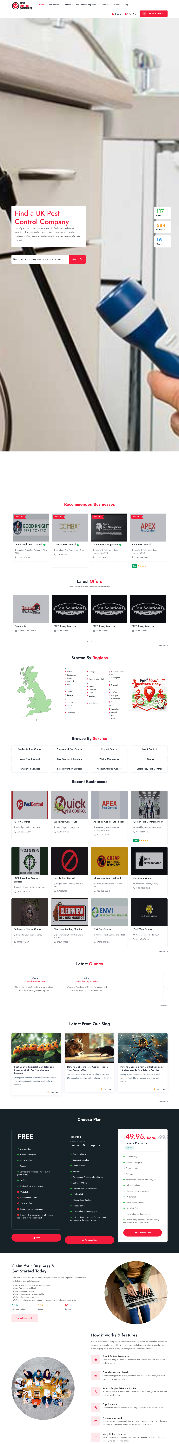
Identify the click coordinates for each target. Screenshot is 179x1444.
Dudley (69, 705)
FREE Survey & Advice (26, 626)
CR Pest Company (64, 630)
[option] (31, 542)
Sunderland (115, 698)
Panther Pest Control (104, 630)
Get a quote (54, 4)
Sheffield (114, 692)
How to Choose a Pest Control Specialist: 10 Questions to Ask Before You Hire (142, 1068)
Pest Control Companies (86, 4)
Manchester (93, 703)
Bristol (68, 684)
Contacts (67, 4)
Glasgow (92, 671)
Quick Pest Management (106, 544)
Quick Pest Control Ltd (65, 821)
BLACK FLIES (167, 978)
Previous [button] (13, 988)
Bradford (70, 681)
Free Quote (60, 626)
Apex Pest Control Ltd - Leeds (109, 821)
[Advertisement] (89, 472)
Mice (13, 978)
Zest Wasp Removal (143, 929)
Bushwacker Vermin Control (28, 929)
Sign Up (132, 14)
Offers (117, 4)
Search (75, 259)
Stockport (114, 695)
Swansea (114, 701)
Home (41, 4)
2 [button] (91, 641)
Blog (126, 4)
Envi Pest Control (102, 929)
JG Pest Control (22, 821)
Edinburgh (70, 712)
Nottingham (115, 677)
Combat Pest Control (65, 544)
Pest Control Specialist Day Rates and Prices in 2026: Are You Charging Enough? (34, 1070)
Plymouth (114, 685)
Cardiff (69, 691)
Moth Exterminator (142, 878)
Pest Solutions (24, 630)
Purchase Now (91, 1240)
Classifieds (105, 4)
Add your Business (156, 13)
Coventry (70, 695)
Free (38, 1237)
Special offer (99, 626)
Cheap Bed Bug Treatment (107, 878)
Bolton (69, 678)
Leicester (92, 689)
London (91, 696)
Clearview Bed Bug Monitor (68, 929)
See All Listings (23, 1318)
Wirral (113, 718)
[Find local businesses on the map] (149, 694)
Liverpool (92, 692)
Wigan (113, 715)
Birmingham (71, 675)
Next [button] (165, 988)
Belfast (69, 671)
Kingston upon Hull (96, 679)
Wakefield (115, 709)
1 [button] (87, 641)
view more (163, 645)
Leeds (91, 686)
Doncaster (70, 702)
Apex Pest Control (141, 544)
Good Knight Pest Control (29, 544)
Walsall (114, 712)
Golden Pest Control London (148, 821)
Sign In (118, 14)
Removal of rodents (115, 978)
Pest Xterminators (142, 630)
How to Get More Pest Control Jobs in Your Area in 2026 (87, 1068)
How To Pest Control (64, 878)
